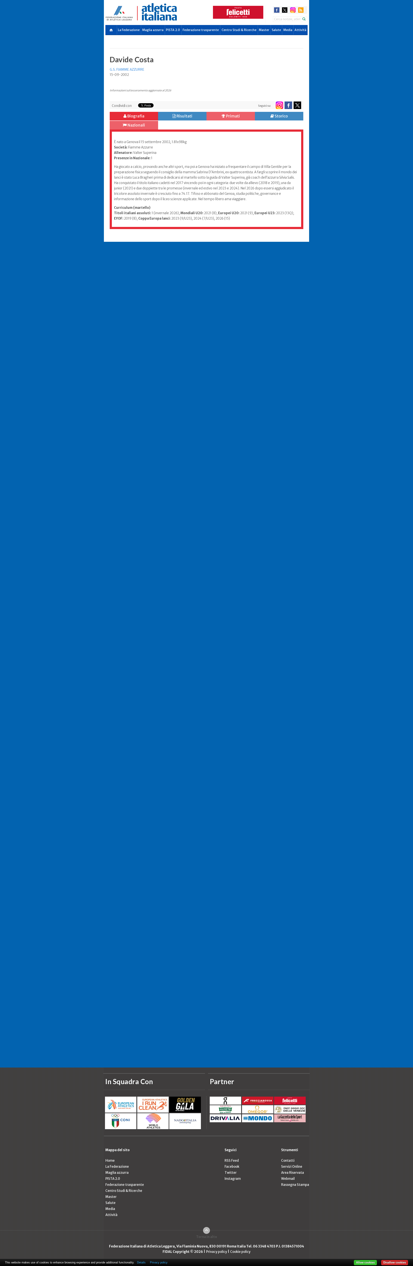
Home (110, 1160)
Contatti (287, 1160)
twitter (284, 10)
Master (264, 30)
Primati (232, 116)
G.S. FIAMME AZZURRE (127, 69)
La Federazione (129, 30)
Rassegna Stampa (295, 1185)
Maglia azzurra (152, 30)
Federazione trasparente (201, 30)
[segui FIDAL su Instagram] (279, 105)
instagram (293, 10)
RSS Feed (232, 1160)
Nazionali (136, 125)
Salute (276, 30)
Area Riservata (292, 1173)
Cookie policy (240, 1252)
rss (301, 10)
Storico (281, 116)
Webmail (288, 1179)
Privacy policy (216, 1252)
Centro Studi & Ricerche (239, 30)
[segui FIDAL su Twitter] (297, 105)
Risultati (184, 116)
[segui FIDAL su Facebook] (288, 105)
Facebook (232, 1167)
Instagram (233, 1179)
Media (287, 30)
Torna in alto (206, 1237)
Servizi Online (291, 1167)
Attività (300, 30)
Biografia (135, 116)
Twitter (231, 1173)
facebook (276, 10)
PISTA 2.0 (173, 30)
